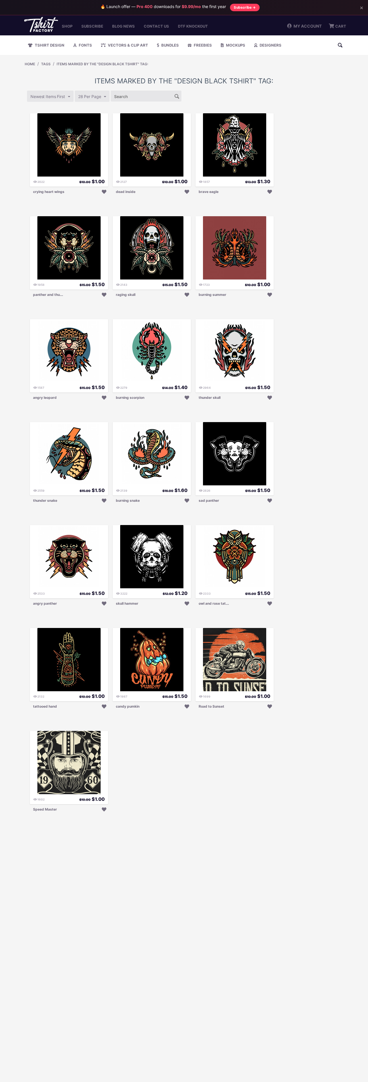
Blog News (123, 26)
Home (30, 64)
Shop (67, 26)
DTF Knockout (193, 26)
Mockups (235, 45)
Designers (270, 45)
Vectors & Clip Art (127, 45)
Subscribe (92, 26)
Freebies (202, 45)
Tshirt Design (49, 45)
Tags (46, 64)
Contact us (156, 26)
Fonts (85, 45)
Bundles (169, 45)
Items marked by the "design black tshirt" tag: (102, 64)
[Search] (177, 95)
